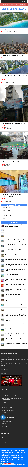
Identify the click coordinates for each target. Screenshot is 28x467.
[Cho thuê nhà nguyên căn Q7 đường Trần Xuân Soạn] (14, 121)
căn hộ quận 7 (6, 210)
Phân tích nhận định (6, 421)
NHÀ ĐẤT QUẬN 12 (7, 218)
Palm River (4, 402)
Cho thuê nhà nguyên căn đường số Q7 (10, 161)
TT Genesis (4, 393)
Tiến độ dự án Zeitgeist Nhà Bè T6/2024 (14, 274)
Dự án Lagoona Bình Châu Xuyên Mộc (10, 29)
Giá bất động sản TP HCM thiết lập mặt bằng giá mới (13, 55)
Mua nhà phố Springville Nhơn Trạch (13, 254)
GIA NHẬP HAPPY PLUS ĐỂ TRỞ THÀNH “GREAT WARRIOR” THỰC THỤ (13, 399)
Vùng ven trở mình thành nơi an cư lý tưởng (15, 328)
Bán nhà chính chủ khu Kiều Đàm (12, 294)
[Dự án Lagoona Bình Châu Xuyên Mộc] (14, 27)
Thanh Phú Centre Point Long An (9, 395)
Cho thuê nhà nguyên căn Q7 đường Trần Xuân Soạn (13, 123)
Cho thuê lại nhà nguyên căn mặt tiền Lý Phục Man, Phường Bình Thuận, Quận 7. (13, 195)
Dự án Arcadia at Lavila (7, 407)
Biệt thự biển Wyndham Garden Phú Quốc (14, 338)
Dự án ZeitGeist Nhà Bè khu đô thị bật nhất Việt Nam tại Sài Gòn (14, 76)
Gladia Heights (5, 405)
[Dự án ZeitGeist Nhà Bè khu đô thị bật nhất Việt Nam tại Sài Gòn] (14, 74)
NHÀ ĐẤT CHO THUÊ (7, 213)
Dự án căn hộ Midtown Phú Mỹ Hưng (13, 304)
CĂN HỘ (4, 423)
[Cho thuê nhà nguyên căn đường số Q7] (14, 160)
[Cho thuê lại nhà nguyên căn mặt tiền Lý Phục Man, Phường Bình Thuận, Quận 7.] (14, 193)
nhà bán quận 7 (7, 207)
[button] (23, 1)
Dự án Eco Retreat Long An (11, 229)
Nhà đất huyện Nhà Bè (7, 429)
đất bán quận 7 (7, 215)
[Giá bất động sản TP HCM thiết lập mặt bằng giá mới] (14, 53)
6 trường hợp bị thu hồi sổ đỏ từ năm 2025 (15, 284)
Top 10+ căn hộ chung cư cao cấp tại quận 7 (15, 309)
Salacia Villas (8, 234)
